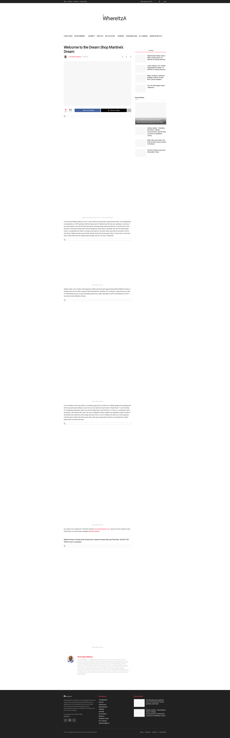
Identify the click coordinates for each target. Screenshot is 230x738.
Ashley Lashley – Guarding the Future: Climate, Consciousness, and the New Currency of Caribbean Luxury (156, 131)
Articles (101, 702)
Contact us (76, 1)
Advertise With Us (156, 36)
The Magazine (103, 700)
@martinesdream (94, 531)
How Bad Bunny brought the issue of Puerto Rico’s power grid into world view (155, 702)
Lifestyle (100, 36)
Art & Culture (110, 36)
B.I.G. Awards (143, 36)
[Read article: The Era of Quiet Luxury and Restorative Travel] (140, 153)
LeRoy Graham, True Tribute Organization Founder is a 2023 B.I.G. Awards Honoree (156, 67)
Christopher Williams (75, 56)
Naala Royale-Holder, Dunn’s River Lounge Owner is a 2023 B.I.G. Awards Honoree (156, 57)
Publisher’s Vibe (131, 36)
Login (164, 1)
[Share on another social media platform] (129, 110)
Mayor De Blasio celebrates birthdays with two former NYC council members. (156, 77)
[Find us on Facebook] (65, 720)
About (65, 1)
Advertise (70, 1)
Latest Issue (68, 36)
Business (121, 36)
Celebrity (91, 36)
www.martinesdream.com (102, 529)
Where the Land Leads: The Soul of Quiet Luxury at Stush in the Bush (156, 142)
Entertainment (79, 36)
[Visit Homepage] (114, 17)
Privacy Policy (83, 1)
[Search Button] (165, 36)
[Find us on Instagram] (74, 720)
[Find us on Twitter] (159, 1)
